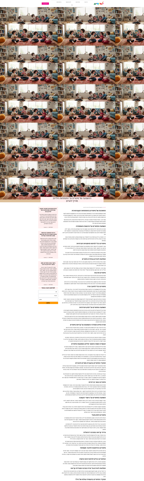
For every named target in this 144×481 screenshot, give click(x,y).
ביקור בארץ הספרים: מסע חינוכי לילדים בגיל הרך (48, 263)
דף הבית (86, 2)
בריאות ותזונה (58, 2)
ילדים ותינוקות (68, 2)
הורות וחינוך (78, 2)
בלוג (72, 5)
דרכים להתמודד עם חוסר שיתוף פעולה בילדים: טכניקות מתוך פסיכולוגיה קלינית (48, 234)
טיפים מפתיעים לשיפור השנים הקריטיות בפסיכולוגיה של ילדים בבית (48, 210)
